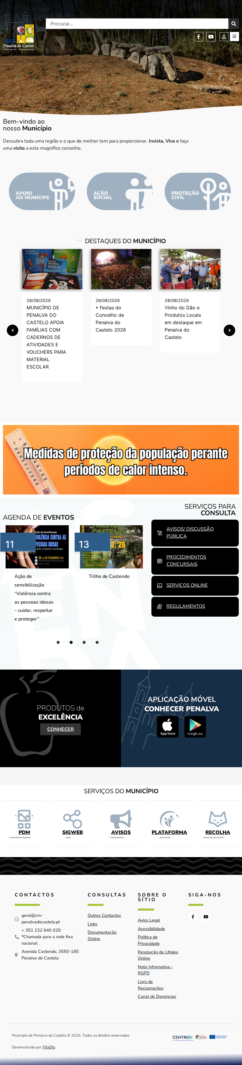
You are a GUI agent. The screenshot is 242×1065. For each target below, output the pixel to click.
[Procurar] (233, 23)
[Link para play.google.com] (195, 727)
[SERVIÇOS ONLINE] (159, 585)
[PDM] (24, 819)
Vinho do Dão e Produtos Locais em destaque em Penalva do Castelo (183, 322)
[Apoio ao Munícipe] (42, 191)
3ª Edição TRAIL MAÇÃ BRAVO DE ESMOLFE (108, 585)
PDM (24, 832)
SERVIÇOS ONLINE (187, 585)
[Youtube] (211, 36)
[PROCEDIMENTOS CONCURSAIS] (159, 561)
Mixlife (49, 1047)
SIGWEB (72, 832)
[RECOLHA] (217, 819)
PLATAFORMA (169, 832)
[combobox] (137, 23)
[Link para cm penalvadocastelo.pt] (52, 269)
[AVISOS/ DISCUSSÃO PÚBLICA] (159, 533)
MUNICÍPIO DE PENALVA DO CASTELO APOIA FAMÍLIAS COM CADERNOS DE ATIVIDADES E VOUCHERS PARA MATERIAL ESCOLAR (46, 337)
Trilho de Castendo (35, 576)
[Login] (224, 36)
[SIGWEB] (72, 819)
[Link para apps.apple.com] (168, 727)
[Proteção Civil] (198, 191)
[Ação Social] (120, 191)
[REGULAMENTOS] (159, 606)
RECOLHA (217, 832)
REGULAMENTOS (185, 606)
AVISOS (121, 832)
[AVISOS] (121, 819)
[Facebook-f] (198, 36)
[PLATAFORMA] (169, 819)
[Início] (18, 30)
